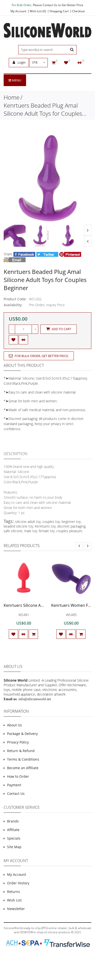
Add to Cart (61, 329)
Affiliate (13, 829)
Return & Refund (21, 750)
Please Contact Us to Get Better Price (58, 5)
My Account (18, 11)
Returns (13, 891)
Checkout (78, 11)
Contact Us (16, 793)
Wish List (14, 900)
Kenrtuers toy (45, 526)
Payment (14, 785)
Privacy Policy (18, 742)
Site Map (14, 846)
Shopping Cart (59, 11)
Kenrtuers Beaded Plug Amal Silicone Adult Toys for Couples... (45, 109)
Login (21, 62)
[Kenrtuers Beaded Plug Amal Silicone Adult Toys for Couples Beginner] (15, 236)
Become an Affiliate (22, 768)
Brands (13, 821)
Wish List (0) (38, 11)
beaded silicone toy (18, 526)
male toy (30, 531)
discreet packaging (71, 526)
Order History (18, 883)
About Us (14, 725)
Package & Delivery (22, 733)
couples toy (51, 521)
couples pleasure (69, 531)
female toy (47, 531)
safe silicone (13, 531)
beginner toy (71, 521)
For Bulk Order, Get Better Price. (41, 356)
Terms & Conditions (23, 759)
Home (11, 97)
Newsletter (16, 908)
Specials (13, 838)
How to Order (18, 776)
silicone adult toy (28, 521)
